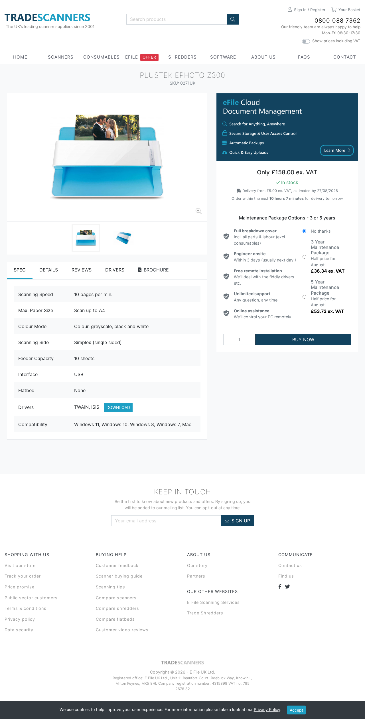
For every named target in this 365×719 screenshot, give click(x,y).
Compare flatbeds (115, 619)
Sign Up (241, 521)
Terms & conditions (25, 608)
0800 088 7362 (337, 20)
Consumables (101, 57)
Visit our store (20, 565)
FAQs (304, 57)
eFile (131, 57)
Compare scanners (116, 597)
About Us (263, 57)
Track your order (23, 576)
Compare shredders (117, 608)
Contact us (290, 565)
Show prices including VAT (336, 41)
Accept (296, 710)
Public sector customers (31, 597)
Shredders (182, 57)
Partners (196, 576)
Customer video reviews (122, 629)
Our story (197, 565)
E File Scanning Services (213, 602)
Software (223, 57)
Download (118, 407)
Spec (20, 270)
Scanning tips (110, 586)
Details (48, 270)
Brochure (156, 270)
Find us (286, 576)
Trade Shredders (205, 612)
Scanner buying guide (119, 576)
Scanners (61, 57)
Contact (344, 57)
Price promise (20, 586)
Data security (19, 629)
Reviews (82, 270)
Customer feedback (117, 565)
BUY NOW (303, 339)
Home (20, 57)
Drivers (114, 270)
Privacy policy (20, 619)
